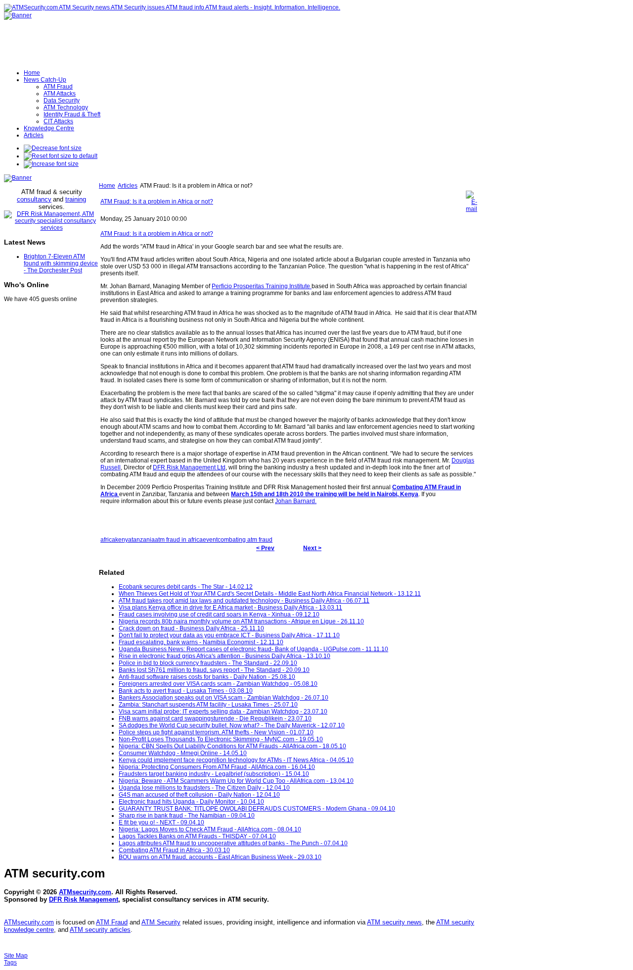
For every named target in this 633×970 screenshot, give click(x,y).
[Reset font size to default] (60, 156)
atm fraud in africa (179, 539)
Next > (312, 548)
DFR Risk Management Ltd (189, 467)
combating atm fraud (245, 539)
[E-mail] (471, 208)
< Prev (265, 548)
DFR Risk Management (83, 899)
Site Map (16, 955)
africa (107, 539)
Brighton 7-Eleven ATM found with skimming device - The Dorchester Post (61, 263)
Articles (127, 185)
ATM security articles (100, 929)
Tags (10, 962)
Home (107, 185)
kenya (123, 539)
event (210, 539)
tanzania (143, 539)
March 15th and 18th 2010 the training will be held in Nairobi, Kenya (324, 494)
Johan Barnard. (295, 501)
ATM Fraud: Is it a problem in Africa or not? (156, 201)
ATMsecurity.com (85, 892)
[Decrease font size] (53, 148)
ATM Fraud (112, 922)
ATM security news (394, 922)
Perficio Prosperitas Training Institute (262, 286)
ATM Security (161, 922)
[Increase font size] (51, 163)
